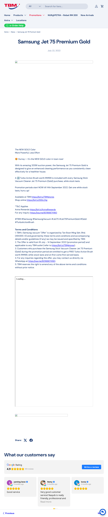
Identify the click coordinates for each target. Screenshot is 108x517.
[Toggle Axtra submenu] (12, 20)
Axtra (7, 20)
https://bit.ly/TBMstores (43, 197)
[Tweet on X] (25, 440)
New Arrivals (87, 15)
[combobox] (57, 6)
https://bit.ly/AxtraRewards (43, 209)
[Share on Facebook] (31, 440)
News (13, 32)
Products (18, 15)
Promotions (35, 15)
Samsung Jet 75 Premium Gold (29, 32)
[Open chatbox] (103, 512)
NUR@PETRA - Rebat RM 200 (63, 15)
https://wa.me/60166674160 (43, 212)
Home (7, 15)
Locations (21, 20)
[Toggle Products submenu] (25, 15)
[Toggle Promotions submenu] (43, 15)
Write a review (91, 467)
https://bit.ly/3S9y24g (37, 200)
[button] (54, 508)
